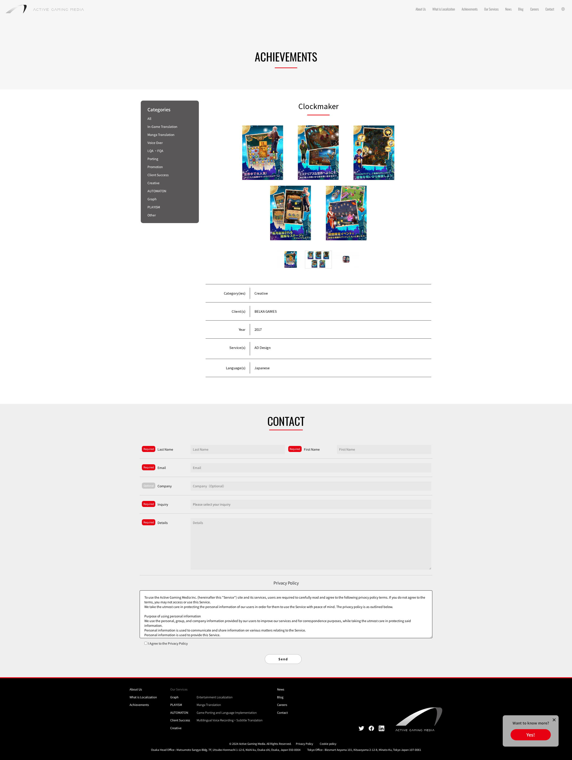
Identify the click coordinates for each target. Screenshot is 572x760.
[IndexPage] (45, 9)
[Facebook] (371, 728)
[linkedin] (381, 728)
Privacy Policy (304, 743)
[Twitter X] (361, 728)
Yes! (530, 734)
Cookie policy (328, 743)
